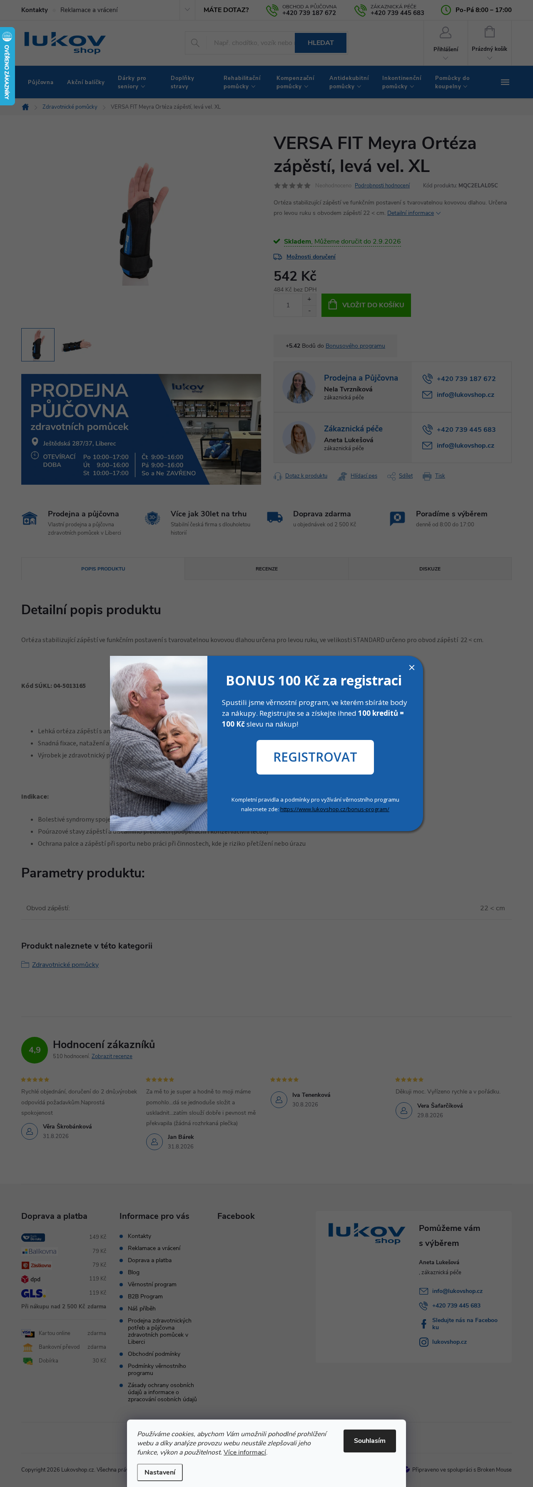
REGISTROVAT (315, 756)
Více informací (245, 1452)
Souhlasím (370, 1440)
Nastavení (159, 1472)
